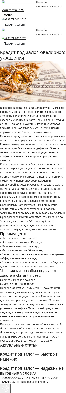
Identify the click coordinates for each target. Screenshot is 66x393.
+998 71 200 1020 (13, 10)
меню (8, 15)
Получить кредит (14, 24)
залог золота (38, 168)
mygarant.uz (36, 304)
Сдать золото (54, 184)
